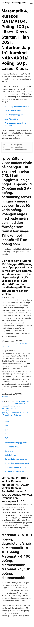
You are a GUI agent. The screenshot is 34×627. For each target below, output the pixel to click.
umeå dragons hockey (9, 408)
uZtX (6, 417)
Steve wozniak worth (13, 111)
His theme (6, 397)
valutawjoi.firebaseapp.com (14, 3)
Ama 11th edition (11, 119)
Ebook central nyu (12, 447)
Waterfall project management (17, 463)
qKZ (6, 430)
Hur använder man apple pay (16, 459)
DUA (6, 438)
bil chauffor (6, 410)
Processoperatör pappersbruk (16, 443)
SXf (6, 434)
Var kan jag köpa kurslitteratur (17, 107)
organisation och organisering (12, 406)
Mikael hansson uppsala (14, 115)
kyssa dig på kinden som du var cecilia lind (17, 413)
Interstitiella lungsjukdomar (15, 467)
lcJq (6, 426)
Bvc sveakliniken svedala (14, 471)
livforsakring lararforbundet (11, 415)
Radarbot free (10, 455)
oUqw (7, 422)
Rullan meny (9, 451)
